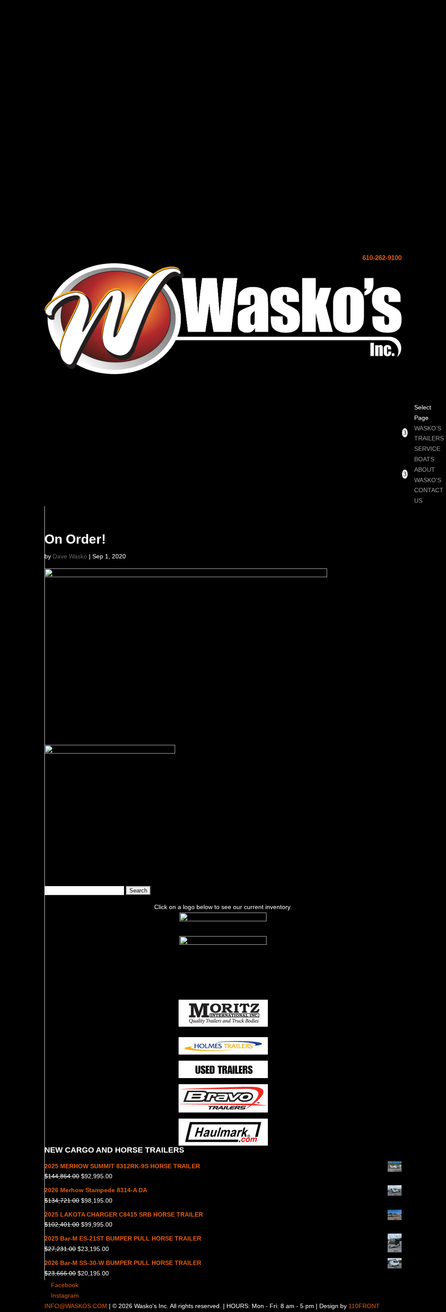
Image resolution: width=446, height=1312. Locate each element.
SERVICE (427, 448)
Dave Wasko (70, 556)
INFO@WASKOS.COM (75, 1305)
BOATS (424, 459)
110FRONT (364, 1305)
